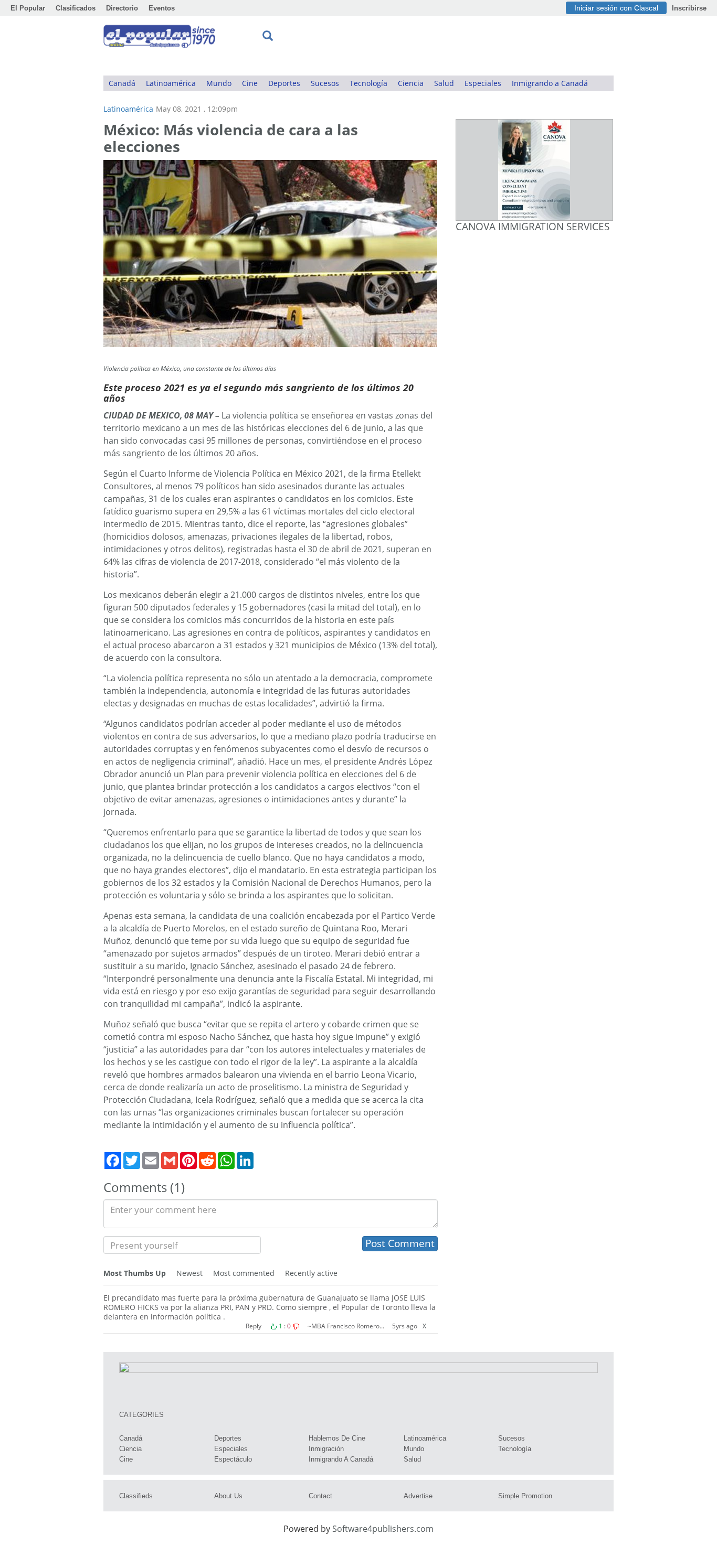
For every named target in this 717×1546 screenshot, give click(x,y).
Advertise (418, 1496)
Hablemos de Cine (337, 1438)
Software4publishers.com (383, 1528)
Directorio (122, 8)
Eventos (162, 8)
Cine (250, 83)
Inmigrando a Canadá (550, 83)
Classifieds (136, 1496)
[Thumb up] (273, 1326)
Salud (444, 83)
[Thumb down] (296, 1326)
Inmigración (326, 1449)
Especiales (483, 83)
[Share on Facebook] (112, 1160)
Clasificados (76, 8)
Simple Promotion (525, 1496)
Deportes (284, 83)
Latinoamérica (171, 83)
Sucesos (325, 83)
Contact (320, 1496)
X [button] (424, 1326)
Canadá (122, 83)
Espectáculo (233, 1459)
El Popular (27, 8)
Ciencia (411, 83)
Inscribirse (689, 8)
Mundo (218, 83)
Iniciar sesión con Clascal (616, 8)
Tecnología (368, 83)
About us (228, 1496)
